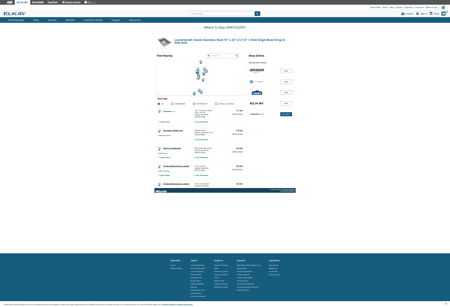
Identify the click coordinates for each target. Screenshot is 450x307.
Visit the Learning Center (245, 284)
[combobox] (225, 13)
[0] (443, 14)
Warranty (194, 287)
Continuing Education (244, 271)
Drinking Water (16, 20)
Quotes (216, 278)
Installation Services (221, 284)
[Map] (200, 77)
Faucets (52, 20)
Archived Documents (198, 268)
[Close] (446, 303)
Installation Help (196, 278)
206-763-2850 (199, 170)
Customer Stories (93, 20)
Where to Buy (432, 7)
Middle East (273, 268)
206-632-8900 (199, 135)
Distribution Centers (221, 287)
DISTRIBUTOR (202, 104)
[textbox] (222, 55)
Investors (419, 7)
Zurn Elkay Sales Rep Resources (248, 287)
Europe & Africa (274, 275)
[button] (208, 55)
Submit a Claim (219, 281)
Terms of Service (289, 189)
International (444, 7)
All (162, 104)
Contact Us (218, 260)
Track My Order (196, 293)
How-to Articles (196, 275)
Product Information (221, 265)
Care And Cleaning (197, 271)
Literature (408, 7)
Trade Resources (242, 281)
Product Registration (198, 265)
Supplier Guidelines (197, 284)
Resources (135, 20)
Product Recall (196, 281)
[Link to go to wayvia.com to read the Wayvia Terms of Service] (161, 190)
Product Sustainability (244, 278)
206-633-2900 (199, 152)
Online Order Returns (198, 296)
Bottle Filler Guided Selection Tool (248, 265)
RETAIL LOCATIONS (226, 104)
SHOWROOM (180, 104)
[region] (225, 304)
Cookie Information (185, 304)
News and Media (176, 268)
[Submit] (257, 13)
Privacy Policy (169, 304)
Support (116, 20)
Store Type (162, 98)
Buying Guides (242, 268)
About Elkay (375, 7)
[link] (164, 122)
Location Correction (221, 275)
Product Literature (243, 275)
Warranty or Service (221, 271)
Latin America (273, 265)
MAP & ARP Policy (243, 290)
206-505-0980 (199, 117)
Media (216, 268)
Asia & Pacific (273, 271)
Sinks (36, 20)
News (385, 7)
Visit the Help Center (198, 290)
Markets (70, 20)
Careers (399, 7)
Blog (392, 7)
